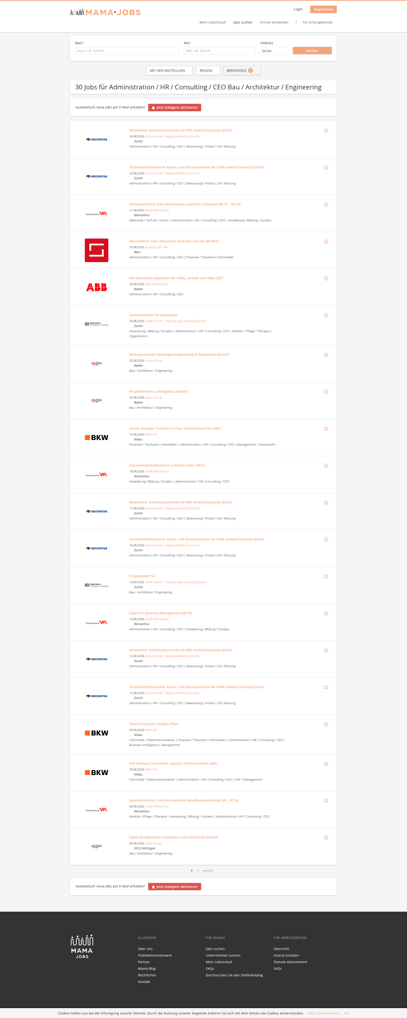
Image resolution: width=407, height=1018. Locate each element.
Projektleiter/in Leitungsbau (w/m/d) (158, 391)
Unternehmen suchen (223, 955)
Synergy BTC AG (156, 247)
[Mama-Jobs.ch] (105, 12)
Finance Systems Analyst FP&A (153, 724)
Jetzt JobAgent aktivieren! (177, 107)
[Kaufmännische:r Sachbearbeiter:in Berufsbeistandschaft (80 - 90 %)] (96, 809)
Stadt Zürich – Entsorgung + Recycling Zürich (176, 321)
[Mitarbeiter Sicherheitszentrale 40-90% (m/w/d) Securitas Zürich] (96, 139)
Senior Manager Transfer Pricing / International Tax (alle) (174, 428)
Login (298, 9)
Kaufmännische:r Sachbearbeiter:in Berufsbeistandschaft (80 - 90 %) (183, 800)
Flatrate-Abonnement (290, 962)
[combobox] (127, 51)
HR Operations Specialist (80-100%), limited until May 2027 (176, 278)
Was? (79, 43)
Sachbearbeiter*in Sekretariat (153, 315)
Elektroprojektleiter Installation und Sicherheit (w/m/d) (173, 837)
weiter (208, 870)
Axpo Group (153, 361)
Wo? (187, 43)
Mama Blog (147, 968)
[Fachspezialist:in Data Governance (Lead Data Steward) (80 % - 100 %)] (96, 213)
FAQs (210, 968)
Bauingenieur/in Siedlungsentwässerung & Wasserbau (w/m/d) (179, 354)
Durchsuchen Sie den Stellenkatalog (234, 975)
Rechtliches (147, 975)
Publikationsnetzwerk (155, 955)
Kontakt (144, 981)
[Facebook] (73, 968)
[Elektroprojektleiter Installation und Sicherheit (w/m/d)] (96, 846)
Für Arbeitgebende (318, 22)
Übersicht (281, 948)
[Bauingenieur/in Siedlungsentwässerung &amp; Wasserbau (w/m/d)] (96, 363)
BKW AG (151, 434)
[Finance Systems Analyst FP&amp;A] (96, 732)
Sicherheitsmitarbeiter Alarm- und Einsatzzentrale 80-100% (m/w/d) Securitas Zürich (196, 167)
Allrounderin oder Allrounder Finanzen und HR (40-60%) (174, 241)
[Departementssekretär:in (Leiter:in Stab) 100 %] (96, 474)
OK (346, 1013)
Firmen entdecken (274, 22)
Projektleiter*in (142, 576)
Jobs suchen (242, 22)
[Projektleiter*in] (96, 585)
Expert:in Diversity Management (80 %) (160, 613)
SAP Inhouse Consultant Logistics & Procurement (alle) (173, 763)
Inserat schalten (286, 955)
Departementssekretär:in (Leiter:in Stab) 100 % (167, 465)
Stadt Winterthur (157, 210)
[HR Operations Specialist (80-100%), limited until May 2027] (96, 286)
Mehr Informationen (324, 1013)
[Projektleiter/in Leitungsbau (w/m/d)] (96, 400)
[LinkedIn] (82, 968)
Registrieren (323, 9)
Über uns (145, 948)
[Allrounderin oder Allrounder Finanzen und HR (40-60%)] (96, 250)
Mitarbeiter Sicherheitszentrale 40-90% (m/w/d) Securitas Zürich (180, 130)
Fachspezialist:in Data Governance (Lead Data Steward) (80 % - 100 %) (184, 204)
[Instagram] (89, 968)
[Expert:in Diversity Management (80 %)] (96, 621)
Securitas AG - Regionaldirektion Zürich (172, 136)
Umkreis (266, 43)
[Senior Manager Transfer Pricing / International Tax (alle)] (96, 437)
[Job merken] (327, 130)
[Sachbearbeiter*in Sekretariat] (96, 323)
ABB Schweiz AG (156, 284)
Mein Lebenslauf (212, 22)
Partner (144, 962)
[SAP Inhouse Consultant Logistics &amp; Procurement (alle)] (96, 772)
